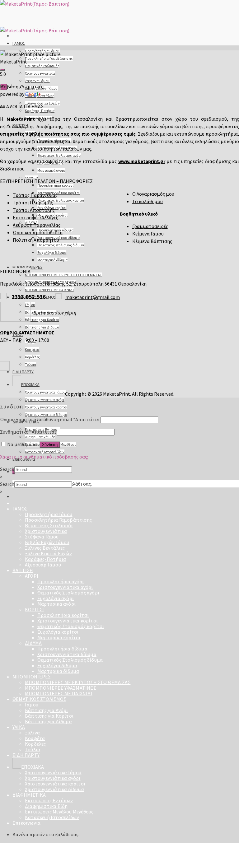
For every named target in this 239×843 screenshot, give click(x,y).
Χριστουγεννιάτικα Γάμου (45, 392)
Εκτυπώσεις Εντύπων (49, 800)
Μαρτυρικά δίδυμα (52, 260)
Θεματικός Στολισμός (42, 65)
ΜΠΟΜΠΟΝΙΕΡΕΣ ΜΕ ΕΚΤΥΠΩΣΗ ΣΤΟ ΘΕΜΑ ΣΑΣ (63, 274)
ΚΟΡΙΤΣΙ (34, 609)
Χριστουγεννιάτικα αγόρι (44, 399)
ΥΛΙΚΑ (18, 727)
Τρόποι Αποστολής (34, 210)
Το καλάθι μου (147, 201)
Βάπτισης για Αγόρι (46, 710)
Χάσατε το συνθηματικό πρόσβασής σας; (44, 457)
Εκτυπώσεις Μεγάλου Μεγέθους (59, 811)
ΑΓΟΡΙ (31, 576)
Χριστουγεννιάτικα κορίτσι (58, 192)
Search (7, 469)
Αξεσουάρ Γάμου (43, 564)
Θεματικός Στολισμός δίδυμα (60, 245)
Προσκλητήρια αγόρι (60, 581)
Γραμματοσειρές (150, 226)
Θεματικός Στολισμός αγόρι (59, 155)
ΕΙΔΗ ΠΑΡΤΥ (23, 372)
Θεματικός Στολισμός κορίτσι (60, 200)
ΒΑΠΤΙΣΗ (22, 570)
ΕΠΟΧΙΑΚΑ (30, 384)
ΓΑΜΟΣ (18, 43)
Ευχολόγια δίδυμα (51, 252)
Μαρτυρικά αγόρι (51, 170)
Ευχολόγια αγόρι (55, 598)
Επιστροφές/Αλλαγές (35, 217)
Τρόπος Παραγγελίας (35, 195)
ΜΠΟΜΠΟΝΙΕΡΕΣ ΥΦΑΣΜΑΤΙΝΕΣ (60, 688)
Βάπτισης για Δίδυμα (42, 327)
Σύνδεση (50, 444)
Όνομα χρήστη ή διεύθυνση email (50, 419)
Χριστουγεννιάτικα (40, 73)
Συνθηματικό (28, 432)
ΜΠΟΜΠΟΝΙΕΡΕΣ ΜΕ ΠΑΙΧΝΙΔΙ (49, 289)
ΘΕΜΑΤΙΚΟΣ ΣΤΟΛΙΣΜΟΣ (39, 699)
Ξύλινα (32, 732)
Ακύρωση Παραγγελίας (36, 225)
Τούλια (30, 364)
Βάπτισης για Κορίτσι (42, 319)
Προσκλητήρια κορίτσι (55, 185)
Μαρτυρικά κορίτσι (58, 637)
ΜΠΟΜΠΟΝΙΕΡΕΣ (27, 267)
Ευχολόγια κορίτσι (57, 632)
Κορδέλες (32, 357)
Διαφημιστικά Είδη (40, 437)
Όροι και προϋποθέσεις (38, 232)
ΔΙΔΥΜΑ (33, 643)
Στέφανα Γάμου (37, 80)
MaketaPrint (13, 61)
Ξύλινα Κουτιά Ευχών (48, 553)
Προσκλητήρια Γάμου (49, 514)
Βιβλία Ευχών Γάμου (47, 542)
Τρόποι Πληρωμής (33, 202)
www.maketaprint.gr (141, 161)
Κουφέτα (32, 349)
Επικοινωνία (26, 823)
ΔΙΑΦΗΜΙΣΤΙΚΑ (29, 795)
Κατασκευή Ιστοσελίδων (44, 451)
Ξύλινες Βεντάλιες (45, 548)
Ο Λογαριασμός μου (153, 194)
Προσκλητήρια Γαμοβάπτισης (49, 58)
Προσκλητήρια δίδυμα (62, 648)
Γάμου (31, 704)
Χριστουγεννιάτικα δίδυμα (46, 414)
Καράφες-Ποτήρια (39, 110)
